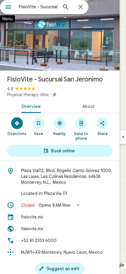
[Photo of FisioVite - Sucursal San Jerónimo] (60, 35)
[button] (60, 205)
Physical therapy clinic (28, 94)
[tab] (30, 106)
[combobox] (38, 6)
